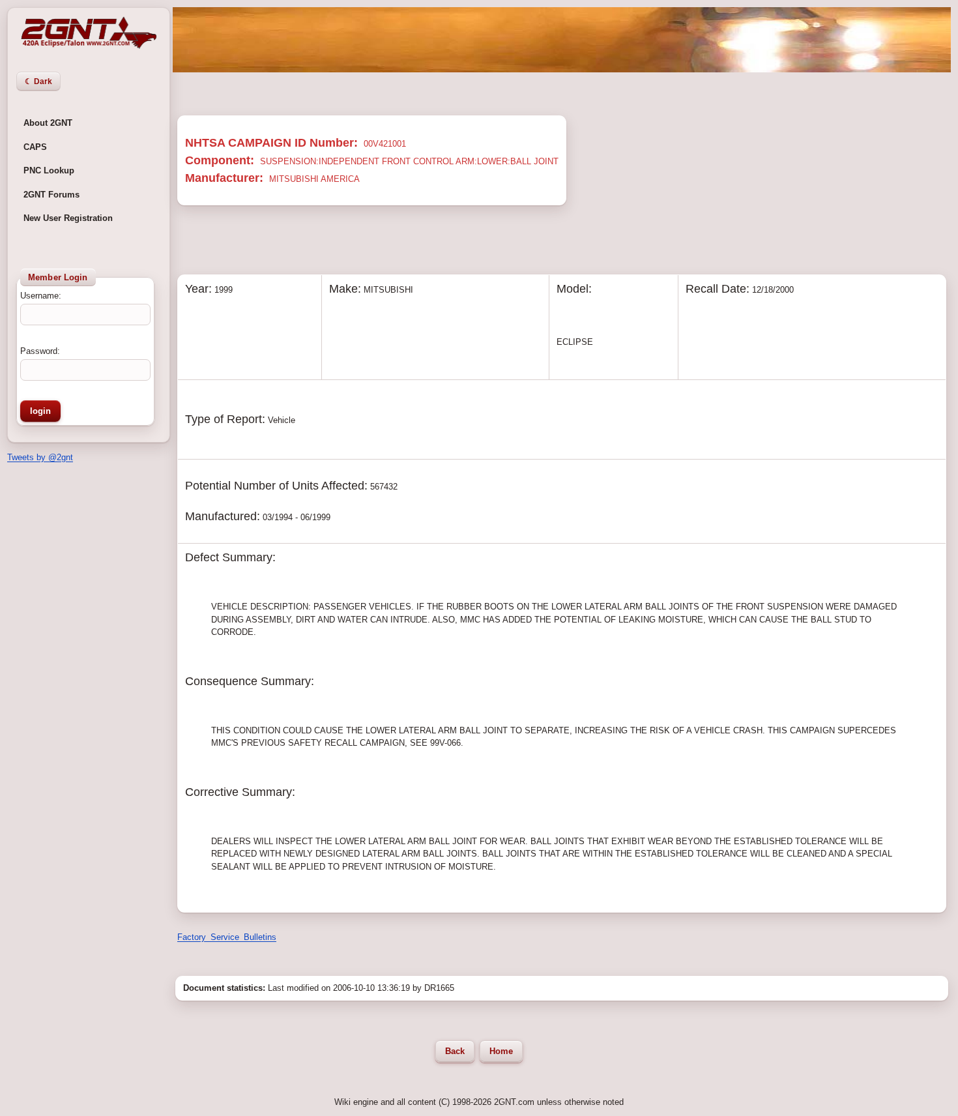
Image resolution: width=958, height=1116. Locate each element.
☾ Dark (38, 81)
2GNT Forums (51, 194)
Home (501, 1051)
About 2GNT (47, 123)
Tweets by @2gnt (40, 457)
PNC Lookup (48, 170)
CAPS (35, 147)
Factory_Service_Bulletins (226, 937)
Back (455, 1051)
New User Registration (68, 218)
